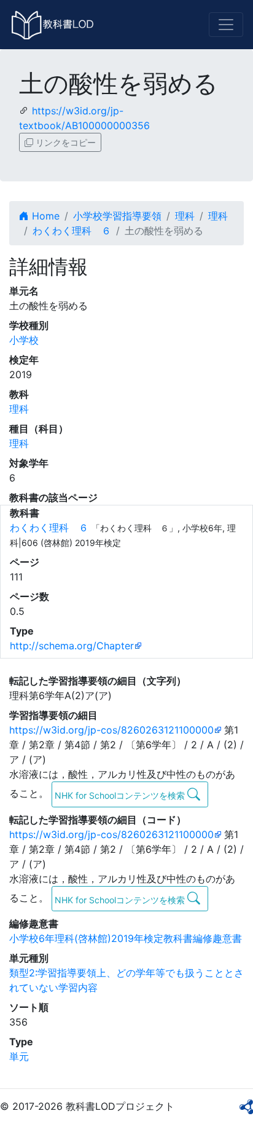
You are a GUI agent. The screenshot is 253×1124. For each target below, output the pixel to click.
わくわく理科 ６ (72, 230)
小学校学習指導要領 (117, 216)
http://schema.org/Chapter (72, 645)
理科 (185, 216)
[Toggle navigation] (226, 24)
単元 (19, 1056)
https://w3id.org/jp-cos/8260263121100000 (111, 730)
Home (44, 216)
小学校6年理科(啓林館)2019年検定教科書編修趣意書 (125, 938)
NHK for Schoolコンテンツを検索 (121, 795)
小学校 (24, 340)
